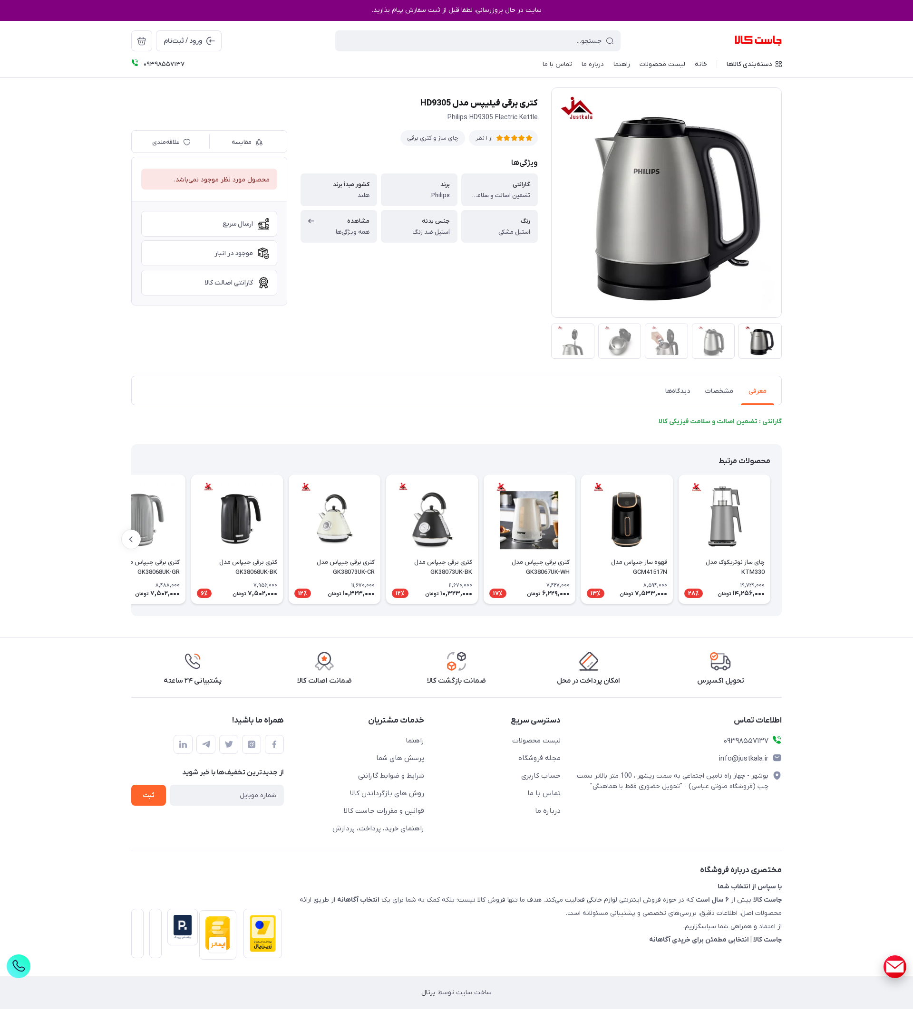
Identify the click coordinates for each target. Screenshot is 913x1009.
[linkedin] (183, 744)
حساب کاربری (541, 776)
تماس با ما (544, 793)
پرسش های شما (400, 758)
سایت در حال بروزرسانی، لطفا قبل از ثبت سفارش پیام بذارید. (457, 10)
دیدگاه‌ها (677, 391)
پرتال (428, 992)
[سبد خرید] (141, 40)
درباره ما (548, 811)
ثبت (149, 795)
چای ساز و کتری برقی (432, 138)
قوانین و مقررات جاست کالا (384, 811)
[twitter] (228, 744)
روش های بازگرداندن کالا (387, 793)
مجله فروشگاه (539, 758)
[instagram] (251, 744)
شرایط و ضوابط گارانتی (391, 776)
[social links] (895, 966)
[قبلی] (781, 539)
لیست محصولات (536, 740)
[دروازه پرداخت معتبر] (260, 936)
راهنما (415, 740)
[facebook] (274, 744)
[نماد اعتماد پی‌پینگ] (180, 927)
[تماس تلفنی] (18, 966)
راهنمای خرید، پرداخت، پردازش (378, 828)
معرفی (757, 391)
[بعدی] (131, 539)
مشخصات (719, 391)
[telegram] (205, 744)
